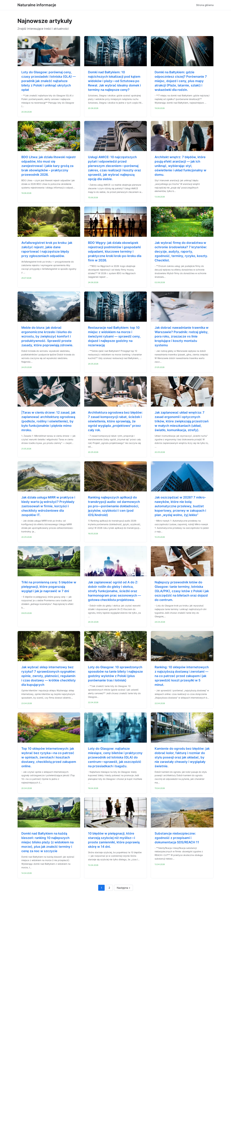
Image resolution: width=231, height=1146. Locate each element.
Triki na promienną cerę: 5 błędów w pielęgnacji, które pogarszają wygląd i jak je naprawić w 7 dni (48, 586)
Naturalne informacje (36, 5)
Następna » (123, 887)
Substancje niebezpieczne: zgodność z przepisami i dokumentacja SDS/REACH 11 (177, 838)
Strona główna (205, 5)
